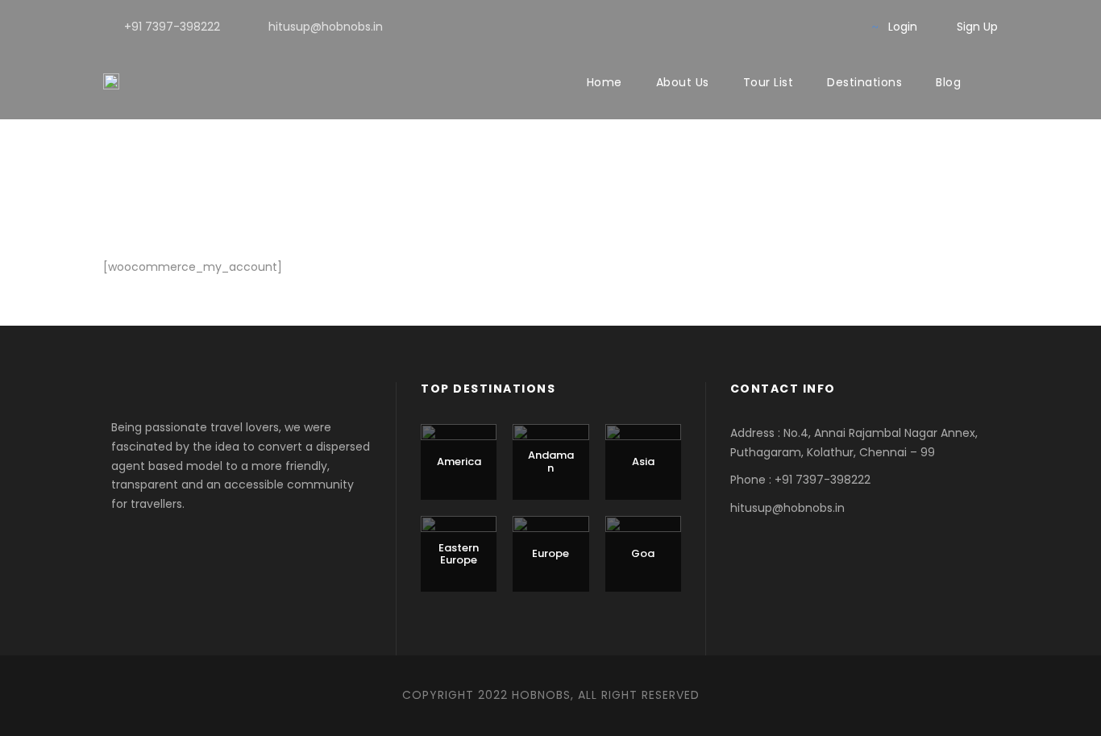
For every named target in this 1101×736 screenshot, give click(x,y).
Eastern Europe (458, 554)
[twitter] (816, 27)
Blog (948, 82)
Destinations (864, 82)
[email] (738, 27)
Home (604, 82)
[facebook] (764, 27)
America (459, 461)
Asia (643, 461)
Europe (550, 553)
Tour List (768, 82)
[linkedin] (790, 27)
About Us (682, 82)
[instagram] (841, 27)
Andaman (551, 461)
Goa (642, 553)
